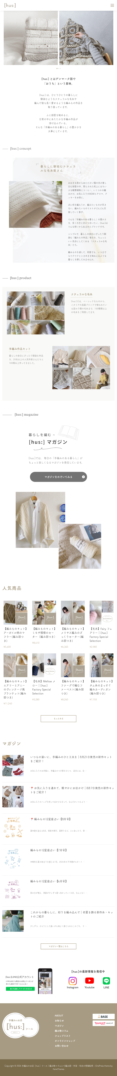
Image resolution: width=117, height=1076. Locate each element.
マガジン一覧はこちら (58, 946)
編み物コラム (61, 1031)
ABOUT (59, 1015)
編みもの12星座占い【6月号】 (49, 881)
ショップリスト (63, 1036)
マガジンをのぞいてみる (58, 477)
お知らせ (59, 1020)
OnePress (99, 1066)
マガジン (59, 1026)
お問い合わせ (61, 1046)
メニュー (112, 5)
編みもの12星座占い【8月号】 (53, 819)
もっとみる (58, 719)
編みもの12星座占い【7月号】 (49, 850)
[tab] (58, 68)
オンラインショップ (65, 1041)
